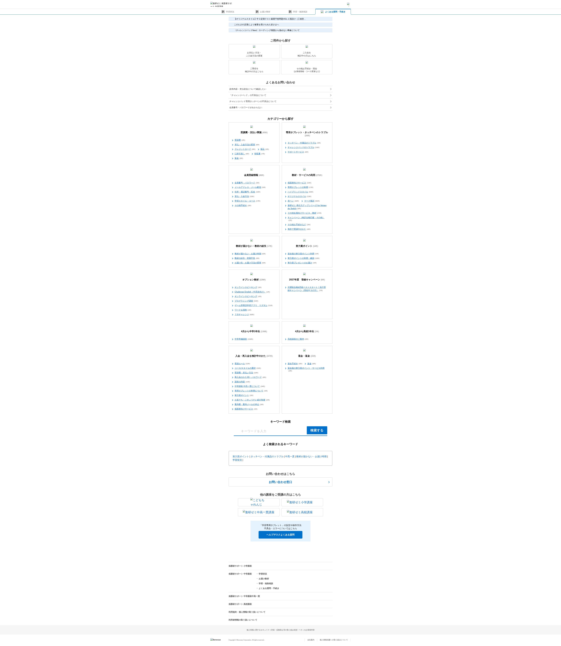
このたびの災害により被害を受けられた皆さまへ (256, 24)
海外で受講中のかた (299, 229)
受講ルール (242, 363)
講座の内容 (242, 382)
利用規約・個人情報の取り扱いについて (247, 612)
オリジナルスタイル (299, 196)
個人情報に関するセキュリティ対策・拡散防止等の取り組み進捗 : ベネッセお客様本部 (281, 630)
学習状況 (230, 12)
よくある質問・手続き (335, 12)
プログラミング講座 (246, 301)
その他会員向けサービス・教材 (305, 213)
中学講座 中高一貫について (250, 386)
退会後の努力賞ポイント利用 (303, 253)
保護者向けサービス (299, 183)
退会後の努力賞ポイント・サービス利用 (306, 369)
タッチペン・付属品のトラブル (304, 143)
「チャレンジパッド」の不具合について (247, 95)
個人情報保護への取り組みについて (334, 640)
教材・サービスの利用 (307, 175)
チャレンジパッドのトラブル (304, 147)
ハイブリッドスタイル (300, 192)
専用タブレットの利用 (300, 187)
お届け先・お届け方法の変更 (250, 263)
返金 (239, 158)
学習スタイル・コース (247, 201)
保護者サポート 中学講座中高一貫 (244, 596)
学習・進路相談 (300, 12)
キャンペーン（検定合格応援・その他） (306, 218)
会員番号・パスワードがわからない (245, 107)
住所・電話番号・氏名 (247, 192)
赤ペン (293, 201)
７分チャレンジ (244, 314)
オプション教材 (254, 279)
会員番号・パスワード (247, 183)
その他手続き (243, 205)
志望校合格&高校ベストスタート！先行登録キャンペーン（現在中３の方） (307, 288)
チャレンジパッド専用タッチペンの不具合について (252, 101)
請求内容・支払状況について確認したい (247, 89)
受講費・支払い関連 (254, 132)
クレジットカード (245, 149)
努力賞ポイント (307, 246)
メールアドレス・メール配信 (250, 187)
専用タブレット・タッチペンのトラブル (307, 134)
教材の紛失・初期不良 (247, 258)
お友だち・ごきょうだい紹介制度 (252, 400)
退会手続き (295, 363)
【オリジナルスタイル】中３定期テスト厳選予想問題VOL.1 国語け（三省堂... (270, 19)
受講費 (240, 140)
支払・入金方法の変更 (247, 144)
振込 (264, 149)
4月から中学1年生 (254, 331)
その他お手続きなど (299, 224)
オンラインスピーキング (248, 287)
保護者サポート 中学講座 (240, 574)
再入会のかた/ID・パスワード (250, 377)
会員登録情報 (254, 175)
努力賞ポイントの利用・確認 (304, 258)
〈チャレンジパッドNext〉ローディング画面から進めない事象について (267, 30)
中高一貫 (290, 456)
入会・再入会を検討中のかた (254, 356)
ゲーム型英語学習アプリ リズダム (254, 305)
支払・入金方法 (244, 196)
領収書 (259, 153)
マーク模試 (312, 201)
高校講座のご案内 (298, 339)
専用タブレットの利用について (251, 391)
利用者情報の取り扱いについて (243, 620)
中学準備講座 (244, 339)
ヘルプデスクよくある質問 (280, 534)
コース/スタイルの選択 (248, 368)
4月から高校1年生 (307, 331)
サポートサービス (298, 152)
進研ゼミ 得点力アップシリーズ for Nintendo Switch (307, 207)
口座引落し (242, 153)
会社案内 (310, 640)
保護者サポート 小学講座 (240, 566)
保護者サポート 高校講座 (240, 604)
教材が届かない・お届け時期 (250, 253)
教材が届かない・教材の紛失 (254, 246)
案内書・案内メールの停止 (249, 404)
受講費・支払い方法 (246, 372)
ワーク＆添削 (243, 310)
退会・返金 (307, 356)
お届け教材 (265, 12)
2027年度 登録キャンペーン (307, 279)
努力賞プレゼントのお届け (302, 263)
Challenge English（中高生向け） (252, 292)
